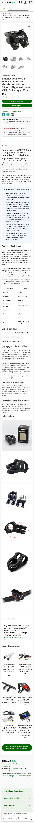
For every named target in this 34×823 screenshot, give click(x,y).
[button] (29, 26)
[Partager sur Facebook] (3, 114)
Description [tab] (5, 146)
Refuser (25, 818)
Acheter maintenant (17, 101)
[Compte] (25, 2)
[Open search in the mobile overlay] (18, 9)
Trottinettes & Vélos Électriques (11, 111)
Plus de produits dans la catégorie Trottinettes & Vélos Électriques (17, 747)
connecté (16, 637)
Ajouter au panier (17, 105)
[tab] (17, 142)
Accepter (10, 818)
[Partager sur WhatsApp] (8, 114)
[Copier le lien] (12, 114)
